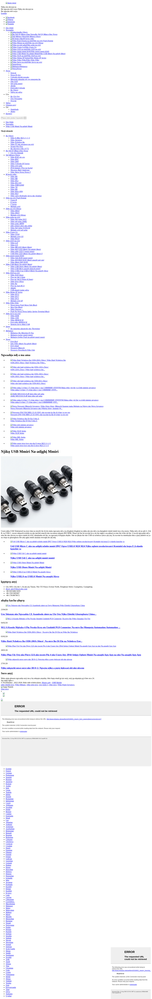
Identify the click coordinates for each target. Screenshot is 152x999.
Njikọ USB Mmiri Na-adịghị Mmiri (19, 126)
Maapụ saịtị (46, 683)
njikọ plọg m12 (32, 685)
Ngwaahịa (9, 124)
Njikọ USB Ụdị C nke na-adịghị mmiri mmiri (32, 558)
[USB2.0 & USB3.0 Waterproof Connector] (30, 572)
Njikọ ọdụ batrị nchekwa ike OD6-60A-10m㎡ (28, 383)
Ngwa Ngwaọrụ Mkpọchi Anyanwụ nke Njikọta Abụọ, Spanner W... (36, 408)
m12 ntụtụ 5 (43, 685)
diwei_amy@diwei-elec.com (16, 589)
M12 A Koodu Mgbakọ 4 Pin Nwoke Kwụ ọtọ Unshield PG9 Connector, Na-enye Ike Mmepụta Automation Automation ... (60, 627)
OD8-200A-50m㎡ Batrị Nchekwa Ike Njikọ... (28, 363)
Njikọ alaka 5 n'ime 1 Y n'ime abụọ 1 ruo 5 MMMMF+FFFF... (33, 390)
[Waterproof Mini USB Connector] (27, 563)
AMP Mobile (57, 683)
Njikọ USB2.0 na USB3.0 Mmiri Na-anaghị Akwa (34, 576)
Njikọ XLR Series (17, 433)
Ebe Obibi (9, 122)
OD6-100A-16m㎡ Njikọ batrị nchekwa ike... (27, 377)
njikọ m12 (53, 685)
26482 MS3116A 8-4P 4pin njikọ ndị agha (26, 396)
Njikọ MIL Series (17, 439)
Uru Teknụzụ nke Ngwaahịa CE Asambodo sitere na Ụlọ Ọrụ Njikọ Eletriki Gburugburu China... (48, 614)
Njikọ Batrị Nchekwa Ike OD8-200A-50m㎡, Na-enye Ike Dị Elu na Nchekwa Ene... (41, 641)
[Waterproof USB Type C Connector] (28, 553)
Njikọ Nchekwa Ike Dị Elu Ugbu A (23, 421)
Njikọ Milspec (20, 685)
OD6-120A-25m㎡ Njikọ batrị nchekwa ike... (27, 370)
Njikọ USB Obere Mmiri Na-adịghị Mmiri (30, 567)
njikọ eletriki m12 (7, 685)
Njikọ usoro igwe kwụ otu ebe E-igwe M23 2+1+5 (29, 446)
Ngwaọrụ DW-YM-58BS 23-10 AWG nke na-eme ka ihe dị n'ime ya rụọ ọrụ (39, 415)
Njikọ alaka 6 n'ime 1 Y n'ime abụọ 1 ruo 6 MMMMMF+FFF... (34, 402)
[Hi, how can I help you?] (2, 700)
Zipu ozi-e (5, 689)
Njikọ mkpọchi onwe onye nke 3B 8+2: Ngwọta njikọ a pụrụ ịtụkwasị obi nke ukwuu (42, 668)
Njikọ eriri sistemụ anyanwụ (21, 427)
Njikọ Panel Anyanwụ (66, 685)
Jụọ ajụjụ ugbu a (7, 680)
